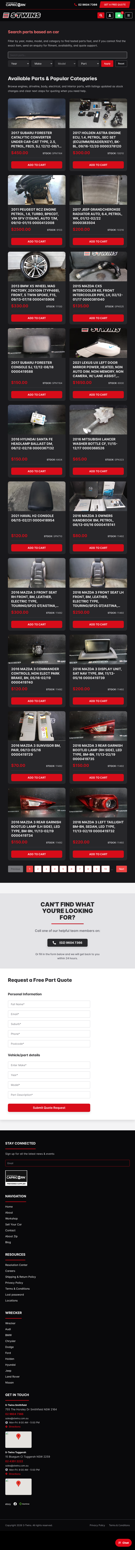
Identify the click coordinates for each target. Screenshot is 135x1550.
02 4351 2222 (14, 1461)
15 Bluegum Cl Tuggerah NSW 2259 (27, 1456)
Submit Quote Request (49, 1107)
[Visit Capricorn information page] (16, 4)
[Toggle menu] (128, 15)
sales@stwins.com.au (16, 1418)
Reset (121, 63)
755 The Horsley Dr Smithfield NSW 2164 (31, 1409)
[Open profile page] (109, 15)
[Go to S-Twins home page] (22, 15)
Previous (15, 868)
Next (121, 868)
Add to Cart (37, 165)
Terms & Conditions (119, 1525)
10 (105, 868)
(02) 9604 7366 (70, 942)
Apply (107, 63)
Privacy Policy (97, 1525)
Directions (15, 1426)
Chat (125, 1542)
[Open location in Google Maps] (18, 1439)
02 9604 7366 (87, 4)
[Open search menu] (100, 15)
